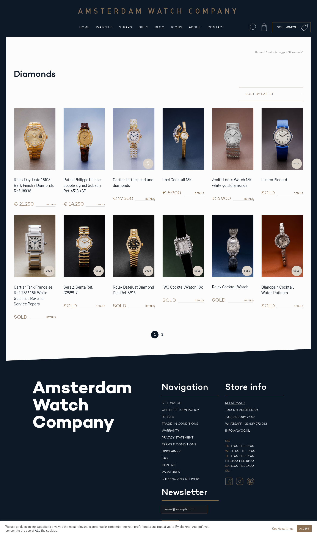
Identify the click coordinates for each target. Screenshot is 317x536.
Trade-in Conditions (180, 424)
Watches (104, 27)
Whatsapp (233, 424)
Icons (176, 27)
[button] (252, 27)
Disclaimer (171, 451)
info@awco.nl (237, 430)
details (298, 193)
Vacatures (171, 472)
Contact (215, 27)
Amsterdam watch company (158, 10)
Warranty (170, 430)
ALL (37, 530)
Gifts (143, 27)
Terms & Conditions (179, 444)
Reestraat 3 (235, 403)
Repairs (168, 417)
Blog (160, 27)
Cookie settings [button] (282, 528)
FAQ (165, 458)
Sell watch (171, 403)
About (195, 27)
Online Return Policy (180, 410)
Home (84, 27)
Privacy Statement (177, 437)
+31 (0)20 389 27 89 (240, 417)
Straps (125, 27)
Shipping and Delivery (181, 479)
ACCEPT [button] (304, 528)
